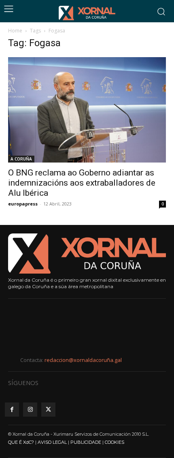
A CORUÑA (21, 159)
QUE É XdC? (21, 442)
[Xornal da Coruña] (87, 13)
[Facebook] (12, 409)
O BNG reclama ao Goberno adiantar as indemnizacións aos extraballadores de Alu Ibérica (81, 183)
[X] (48, 409)
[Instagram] (30, 409)
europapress (23, 204)
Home (15, 30)
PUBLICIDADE (85, 442)
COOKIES (114, 442)
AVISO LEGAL (52, 442)
